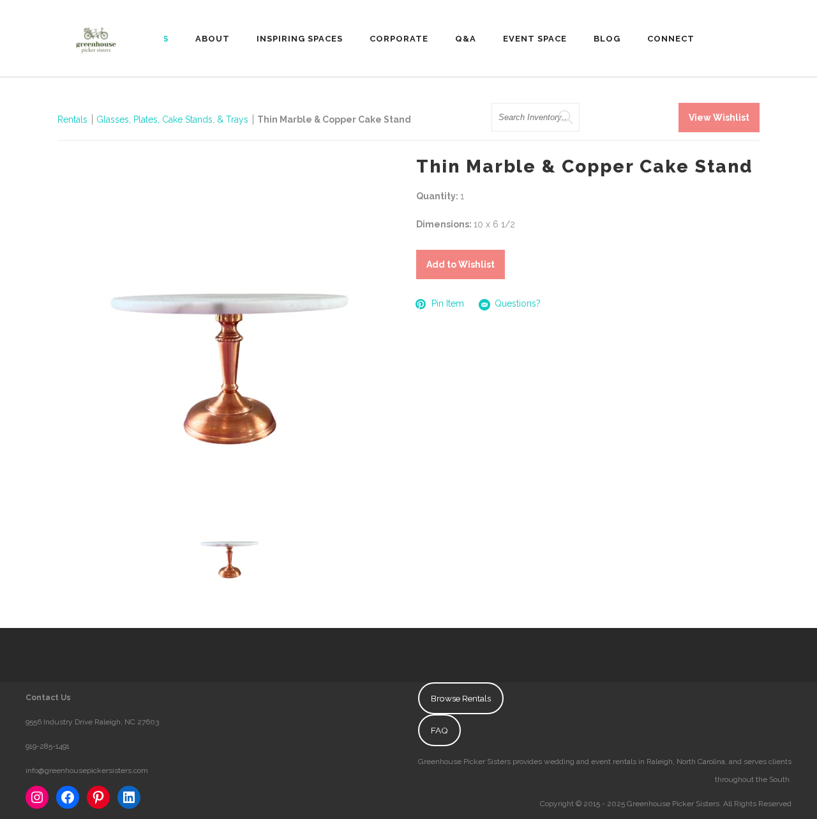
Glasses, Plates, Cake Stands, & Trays (173, 119)
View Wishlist (719, 117)
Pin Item (447, 303)
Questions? (518, 303)
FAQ (439, 730)
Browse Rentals (461, 698)
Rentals (72, 119)
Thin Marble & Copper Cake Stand (334, 119)
